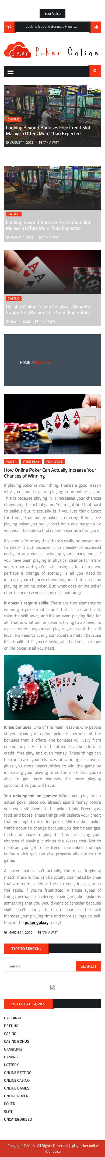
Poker (11, 461)
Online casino (17, 1080)
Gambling (13, 1049)
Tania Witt (51, 237)
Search (95, 71)
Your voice (52, 13)
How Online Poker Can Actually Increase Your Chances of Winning (50, 472)
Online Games (16, 1088)
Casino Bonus (16, 1041)
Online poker (16, 1096)
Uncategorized (18, 1119)
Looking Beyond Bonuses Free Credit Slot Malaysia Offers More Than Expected (48, 225)
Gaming (11, 1057)
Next (97, 87)
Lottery (11, 1065)
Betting (11, 1026)
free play (31, 461)
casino (14, 214)
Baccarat (12, 1018)
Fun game (54, 461)
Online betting (18, 1072)
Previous (75, 27)
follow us (95, 27)
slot (8, 1111)
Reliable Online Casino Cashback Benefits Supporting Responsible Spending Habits (48, 309)
